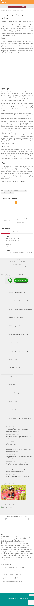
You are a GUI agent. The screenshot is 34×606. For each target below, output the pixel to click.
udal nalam (11, 192)
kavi (22, 541)
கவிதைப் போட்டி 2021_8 (14, 367)
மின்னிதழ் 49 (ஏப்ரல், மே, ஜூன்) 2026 (17, 292)
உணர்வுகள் (26, 553)
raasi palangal (21, 549)
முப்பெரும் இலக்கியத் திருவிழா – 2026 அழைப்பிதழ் (20, 309)
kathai (7, 541)
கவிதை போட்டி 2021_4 (14, 401)
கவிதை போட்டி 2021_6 (14, 359)
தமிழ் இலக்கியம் (23, 555)
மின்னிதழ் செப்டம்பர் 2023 (15, 574)
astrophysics (29, 537)
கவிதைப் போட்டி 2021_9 (14, 384)
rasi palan (26, 549)
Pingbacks (14, 231)
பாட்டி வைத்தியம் (20, 10)
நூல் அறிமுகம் (11, 557)
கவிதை (4, 555)
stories (22, 551)
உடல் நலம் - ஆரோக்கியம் (6, 10)
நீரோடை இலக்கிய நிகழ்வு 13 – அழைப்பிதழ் (18, 334)
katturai (16, 540)
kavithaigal (26, 543)
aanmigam (5, 537)
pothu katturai (24, 547)
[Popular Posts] (17, 289)
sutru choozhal (4, 192)
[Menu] (32, 2)
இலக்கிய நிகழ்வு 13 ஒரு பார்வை (16, 317)
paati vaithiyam (23, 190)
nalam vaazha (16, 190)
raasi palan (15, 549)
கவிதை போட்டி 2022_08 (14, 376)
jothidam (28, 539)
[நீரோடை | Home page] (4, 2)
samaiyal (8, 551)
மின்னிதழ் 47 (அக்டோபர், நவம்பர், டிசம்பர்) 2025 (19, 342)
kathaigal (10, 541)
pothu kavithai (6, 549)
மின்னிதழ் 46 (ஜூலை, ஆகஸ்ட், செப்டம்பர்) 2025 (19, 351)
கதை (31, 553)
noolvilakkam (4, 547)
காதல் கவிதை (14, 555)
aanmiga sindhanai (14, 537)
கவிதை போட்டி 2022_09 (14, 393)
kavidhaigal (7, 543)
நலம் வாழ (14, 10)
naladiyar (10, 545)
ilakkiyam (21, 538)
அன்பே (22, 553)
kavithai (17, 543)
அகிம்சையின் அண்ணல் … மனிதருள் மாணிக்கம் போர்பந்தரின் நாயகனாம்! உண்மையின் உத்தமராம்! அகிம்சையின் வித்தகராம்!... (17, 429)
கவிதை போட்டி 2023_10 (18, 571)
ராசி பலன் (25, 557)
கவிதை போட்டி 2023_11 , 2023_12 (16, 567)
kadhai (3, 541)
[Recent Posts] (6, 289)
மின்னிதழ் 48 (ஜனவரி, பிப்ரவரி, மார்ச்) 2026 (18, 326)
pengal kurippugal (14, 547)
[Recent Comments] (27, 289)
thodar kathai (9, 553)
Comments (6, 231)
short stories (15, 551)
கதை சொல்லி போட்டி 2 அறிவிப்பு (17, 6)
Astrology (22, 537)
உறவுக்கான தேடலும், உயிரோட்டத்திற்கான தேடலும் (20, 300)
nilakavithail (25, 545)
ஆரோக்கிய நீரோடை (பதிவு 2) (7, 218)
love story (4, 545)
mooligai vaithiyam (8, 190)
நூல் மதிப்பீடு (19, 557)
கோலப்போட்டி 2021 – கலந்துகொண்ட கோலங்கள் (20, 409)
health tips (12, 539)
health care (5, 539)
